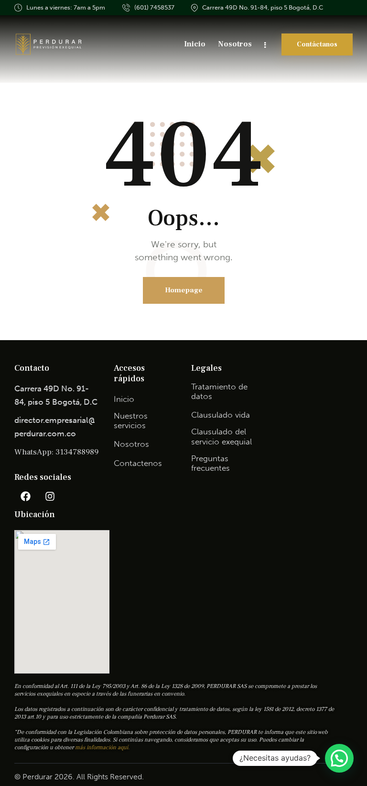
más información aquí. (102, 747)
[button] (339, 758)
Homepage (184, 290)
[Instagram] (50, 496)
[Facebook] (25, 496)
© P (20, 776)
